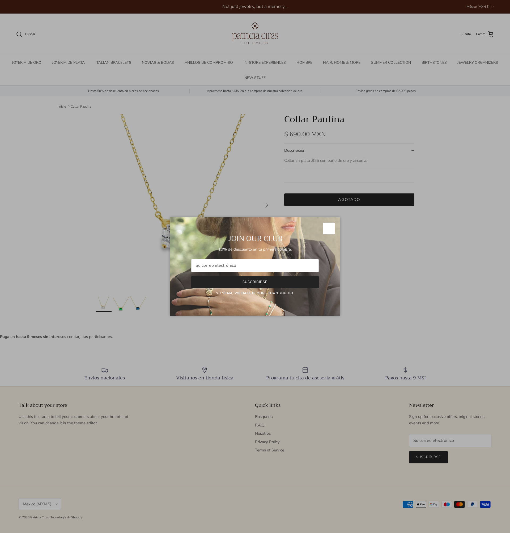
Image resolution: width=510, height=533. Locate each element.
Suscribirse (255, 282)
